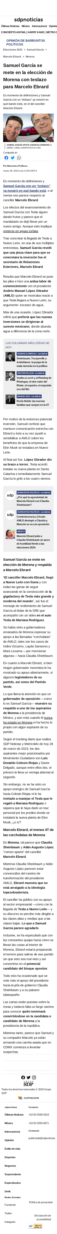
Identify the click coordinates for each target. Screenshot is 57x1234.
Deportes (10, 1157)
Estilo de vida (12, 1148)
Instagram (10, 1222)
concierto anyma (13, 32)
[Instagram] (34, 1077)
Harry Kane (36, 32)
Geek (8, 1191)
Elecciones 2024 (12, 49)
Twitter (8, 1213)
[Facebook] (6, 157)
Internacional (39, 26)
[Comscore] (28, 1097)
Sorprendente (13, 1174)
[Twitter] (13, 157)
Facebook (10, 1205)
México (26, 26)
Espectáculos (13, 1183)
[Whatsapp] (19, 157)
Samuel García (35, 49)
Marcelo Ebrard (12, 56)
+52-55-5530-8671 (38, 1123)
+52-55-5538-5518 (38, 1114)
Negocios (10, 1166)
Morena (30, 56)
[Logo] (28, 20)
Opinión (9, 1140)
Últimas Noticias (10, 26)
